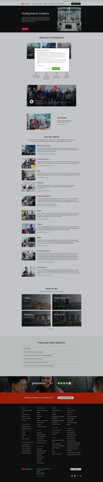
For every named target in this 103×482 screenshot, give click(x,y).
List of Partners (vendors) (40, 65)
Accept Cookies (55, 68)
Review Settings (47, 68)
